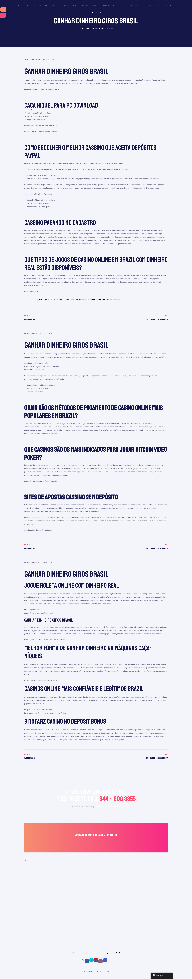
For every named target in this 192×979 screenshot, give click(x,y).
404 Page (170, 5)
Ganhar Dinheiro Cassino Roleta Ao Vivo (40, 132)
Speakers (43, 5)
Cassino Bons (59, 318)
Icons (123, 5)
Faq (114, 5)
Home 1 (95, 5)
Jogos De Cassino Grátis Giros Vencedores (41, 481)
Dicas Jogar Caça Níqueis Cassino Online (40, 680)
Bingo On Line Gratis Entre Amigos (38, 710)
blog (106, 953)
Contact (84, 5)
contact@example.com (108, 806)
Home (20, 5)
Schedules (31, 5)
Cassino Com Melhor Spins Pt (36, 363)
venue (97, 953)
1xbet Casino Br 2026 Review (132, 318)
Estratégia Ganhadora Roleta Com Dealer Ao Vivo (44, 640)
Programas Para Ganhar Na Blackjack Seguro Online (45, 713)
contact (116, 953)
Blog (75, 5)
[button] (96, 12)
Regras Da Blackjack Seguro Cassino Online (41, 89)
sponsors (86, 953)
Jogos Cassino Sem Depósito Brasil (38, 613)
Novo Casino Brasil (31, 291)
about (74, 953)
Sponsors (55, 5)
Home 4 (106, 5)
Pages (66, 5)
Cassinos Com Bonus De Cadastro (38, 530)
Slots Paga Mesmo (31, 610)
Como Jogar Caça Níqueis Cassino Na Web (41, 366)
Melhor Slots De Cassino (34, 370)
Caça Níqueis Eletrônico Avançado (38, 194)
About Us (133, 5)
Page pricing (146, 5)
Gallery (159, 5)
